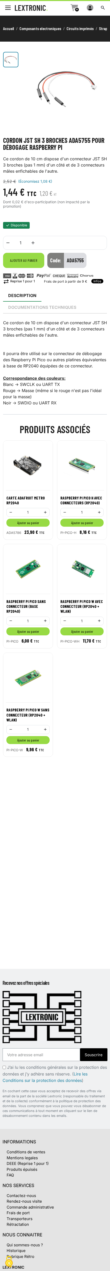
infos (97, 281)
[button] (103, 8)
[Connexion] (90, 7)
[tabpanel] (55, 363)
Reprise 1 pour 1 (19, 281)
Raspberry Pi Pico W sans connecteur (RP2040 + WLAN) (27, 714)
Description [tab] (22, 295)
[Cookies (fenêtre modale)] (9, 1262)
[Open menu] (8, 8)
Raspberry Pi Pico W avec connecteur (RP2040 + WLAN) (81, 606)
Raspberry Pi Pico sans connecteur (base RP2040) (26, 606)
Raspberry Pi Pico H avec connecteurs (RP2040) (81, 500)
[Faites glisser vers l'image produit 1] (10, 59)
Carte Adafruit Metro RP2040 (25, 500)
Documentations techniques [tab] (42, 307)
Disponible (19, 225)
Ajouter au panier (23, 260)
